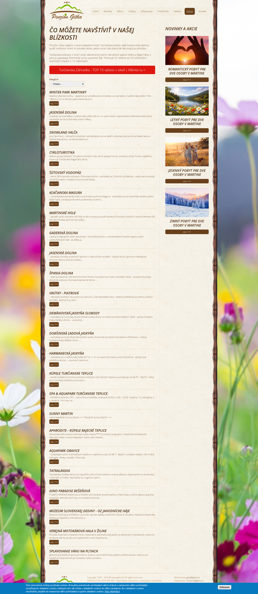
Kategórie (53, 79)
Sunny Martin (61, 414)
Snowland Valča (63, 132)
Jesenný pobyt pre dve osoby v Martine (187, 172)
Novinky (108, 11)
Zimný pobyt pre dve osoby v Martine (187, 223)
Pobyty (132, 11)
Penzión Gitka (67, 10)
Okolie (189, 11)
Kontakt (202, 11)
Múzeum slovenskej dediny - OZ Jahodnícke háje (89, 511)
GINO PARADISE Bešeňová (69, 491)
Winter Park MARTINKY (67, 92)
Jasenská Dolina (63, 112)
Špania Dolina (61, 273)
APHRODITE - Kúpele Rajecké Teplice (78, 430)
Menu (120, 11)
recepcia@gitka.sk (194, 580)
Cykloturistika (61, 152)
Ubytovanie (147, 11)
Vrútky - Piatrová (64, 293)
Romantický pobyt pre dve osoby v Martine (187, 71)
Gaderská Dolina (63, 233)
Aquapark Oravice (64, 451)
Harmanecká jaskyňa (66, 353)
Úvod (95, 11)
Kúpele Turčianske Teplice (71, 373)
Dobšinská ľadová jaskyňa (71, 333)
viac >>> (54, 103)
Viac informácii (112, 591)
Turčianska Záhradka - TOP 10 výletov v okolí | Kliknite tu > (102, 70)
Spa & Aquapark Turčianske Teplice (78, 393)
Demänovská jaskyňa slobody (74, 313)
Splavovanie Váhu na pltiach (73, 551)
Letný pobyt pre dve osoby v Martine (187, 122)
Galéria (177, 11)
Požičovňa (163, 11)
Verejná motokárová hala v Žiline (78, 531)
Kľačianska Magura (65, 193)
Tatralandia (59, 471)
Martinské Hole (62, 213)
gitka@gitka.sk (193, 577)
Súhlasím (224, 587)
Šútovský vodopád (65, 173)
